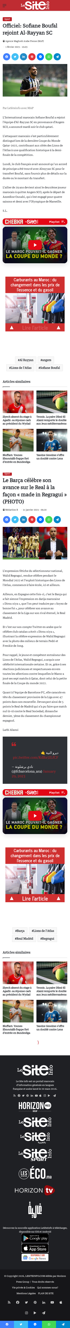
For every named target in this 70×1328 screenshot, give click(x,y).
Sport (7, 19)
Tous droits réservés (43, 1281)
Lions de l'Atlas (21, 368)
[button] (35, 245)
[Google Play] (50, 1095)
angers (46, 360)
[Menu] (4, 7)
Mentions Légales (26, 1293)
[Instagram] (46, 1095)
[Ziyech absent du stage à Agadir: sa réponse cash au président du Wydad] (18, 402)
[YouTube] (37, 1095)
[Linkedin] (23, 56)
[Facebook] (6, 56)
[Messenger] (40, 56)
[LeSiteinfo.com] (35, 5)
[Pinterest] (32, 56)
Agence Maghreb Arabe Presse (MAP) (24, 41)
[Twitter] (15, 56)
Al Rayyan (26, 360)
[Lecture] (35, 245)
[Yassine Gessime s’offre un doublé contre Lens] (51, 440)
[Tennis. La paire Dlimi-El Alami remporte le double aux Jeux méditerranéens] (51, 402)
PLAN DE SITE (45, 1293)
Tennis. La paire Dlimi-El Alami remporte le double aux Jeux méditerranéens (51, 420)
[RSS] (15, 1095)
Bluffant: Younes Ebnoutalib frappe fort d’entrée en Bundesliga (16, 458)
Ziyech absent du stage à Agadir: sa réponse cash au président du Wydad (17, 420)
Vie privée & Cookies (23, 1287)
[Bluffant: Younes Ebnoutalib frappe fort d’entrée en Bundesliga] (18, 440)
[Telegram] (57, 56)
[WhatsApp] (48, 56)
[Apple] (41, 1095)
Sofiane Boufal (50, 368)
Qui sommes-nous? (47, 1287)
